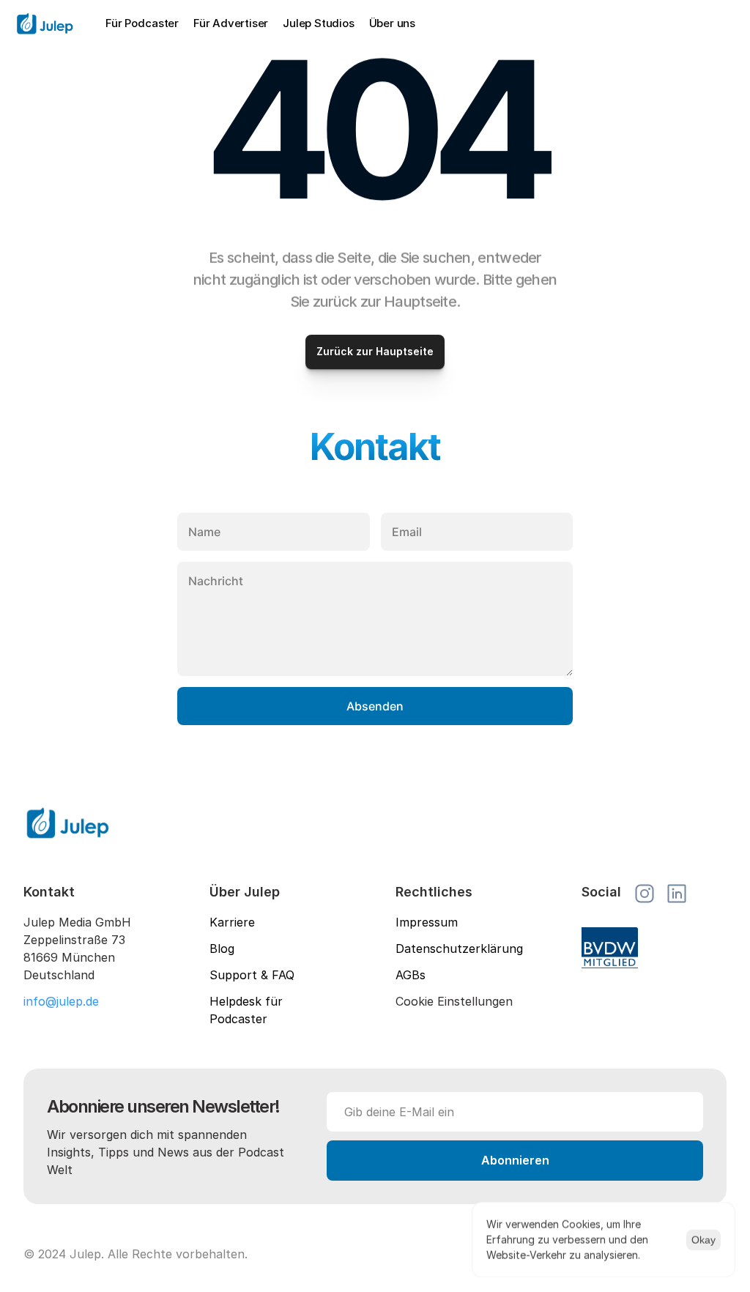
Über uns (392, 23)
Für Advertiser (230, 23)
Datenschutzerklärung (459, 948)
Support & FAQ (251, 975)
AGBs (411, 975)
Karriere (232, 922)
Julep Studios (318, 23)
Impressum (427, 922)
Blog (221, 948)
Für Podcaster (142, 23)
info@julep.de (61, 1001)
